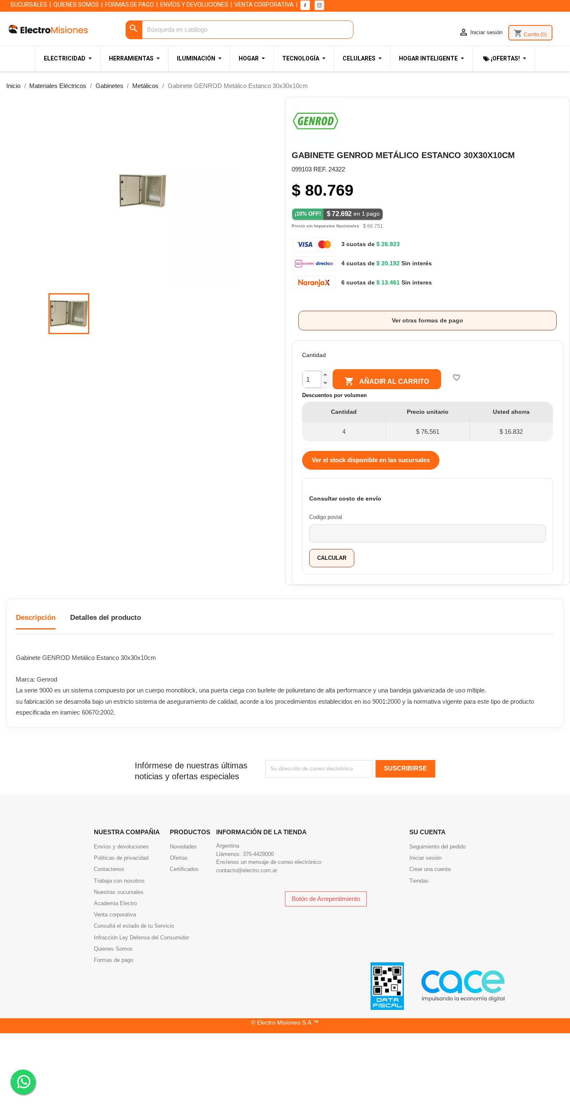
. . (23, 1076)
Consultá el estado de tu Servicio (134, 926)
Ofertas (179, 858)
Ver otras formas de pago (427, 320)
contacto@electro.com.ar (246, 870)
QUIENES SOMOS (76, 4)
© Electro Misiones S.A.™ (285, 1022)
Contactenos (109, 869)
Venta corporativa (115, 914)
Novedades (183, 846)
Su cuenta (427, 832)
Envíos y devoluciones (121, 846)
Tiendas (419, 881)
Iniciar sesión (425, 858)
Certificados (184, 869)
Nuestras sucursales (119, 892)
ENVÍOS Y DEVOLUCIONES (194, 4)
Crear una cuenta (430, 869)
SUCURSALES (28, 4)
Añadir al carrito (386, 381)
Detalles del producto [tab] (105, 618)
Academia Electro (115, 903)
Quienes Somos (113, 949)
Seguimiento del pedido (437, 846)
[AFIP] (387, 985)
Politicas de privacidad (121, 858)
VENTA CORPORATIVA (264, 4)
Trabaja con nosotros (119, 881)
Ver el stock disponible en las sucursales (371, 459)
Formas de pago (113, 960)
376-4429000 (258, 854)
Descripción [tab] (35, 618)
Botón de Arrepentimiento (326, 898)
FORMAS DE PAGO (129, 4)
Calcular (331, 558)
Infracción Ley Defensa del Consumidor (141, 937)
